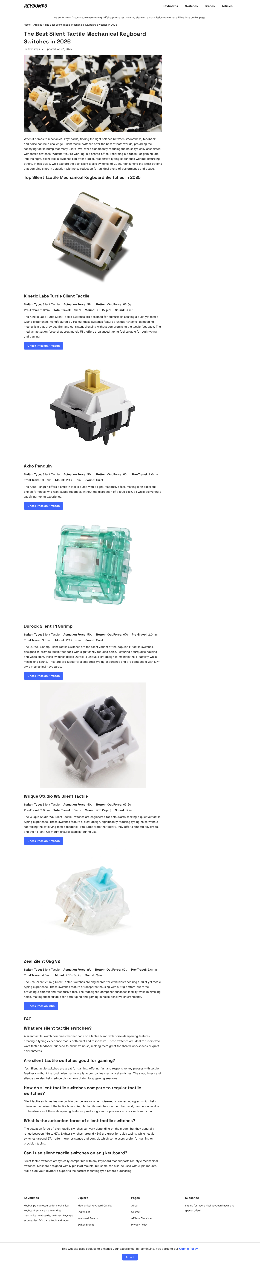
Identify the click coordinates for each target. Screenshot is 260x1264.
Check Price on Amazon (43, 345)
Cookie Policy (188, 1248)
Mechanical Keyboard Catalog (95, 1205)
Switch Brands (86, 1224)
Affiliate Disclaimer (141, 1218)
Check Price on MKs (41, 1006)
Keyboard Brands (88, 1218)
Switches (191, 6)
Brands (210, 6)
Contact (135, 1211)
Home (27, 24)
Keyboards (170, 6)
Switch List (84, 1211)
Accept (130, 1257)
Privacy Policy (139, 1224)
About (134, 1205)
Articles (227, 6)
